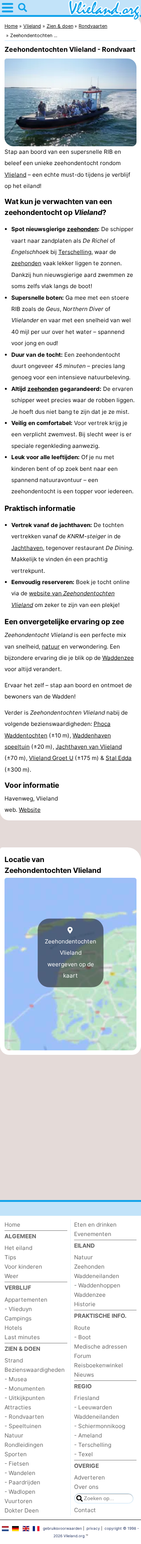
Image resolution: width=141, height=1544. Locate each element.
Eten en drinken (95, 1224)
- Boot (82, 1337)
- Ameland (88, 1435)
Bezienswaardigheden (35, 1369)
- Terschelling (92, 1444)
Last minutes (22, 1337)
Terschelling (74, 251)
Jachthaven (27, 547)
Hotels (13, 1327)
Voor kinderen (23, 1266)
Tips (10, 1257)
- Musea (16, 1379)
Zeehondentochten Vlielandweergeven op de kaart (70, 958)
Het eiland (18, 1247)
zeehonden (82, 229)
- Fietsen (17, 1463)
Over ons (86, 1486)
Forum (82, 1355)
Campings (18, 1318)
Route (82, 1327)
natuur (51, 646)
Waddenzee (118, 657)
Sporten (16, 1454)
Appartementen (26, 1299)
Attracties (18, 1407)
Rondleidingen (24, 1444)
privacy (93, 1528)
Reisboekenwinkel (98, 1365)
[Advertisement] (70, 834)
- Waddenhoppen (97, 1285)
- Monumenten (25, 1388)
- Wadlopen (20, 1491)
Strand (14, 1360)
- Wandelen (20, 1472)
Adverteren (89, 1477)
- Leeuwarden (93, 1407)
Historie (85, 1304)
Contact (85, 1510)
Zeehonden (89, 1266)
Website (30, 809)
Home (12, 1224)
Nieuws (84, 1374)
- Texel (83, 1454)
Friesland (86, 1397)
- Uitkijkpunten (25, 1397)
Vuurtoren (18, 1501)
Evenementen (92, 1234)
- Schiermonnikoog (99, 1426)
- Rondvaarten (24, 1416)
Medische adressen (100, 1346)
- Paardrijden (22, 1482)
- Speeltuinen (23, 1426)
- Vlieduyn (18, 1309)
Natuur (14, 1435)
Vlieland (15, 174)
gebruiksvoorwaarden (62, 1528)
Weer (11, 1276)
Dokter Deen (22, 1510)
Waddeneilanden (96, 1276)
